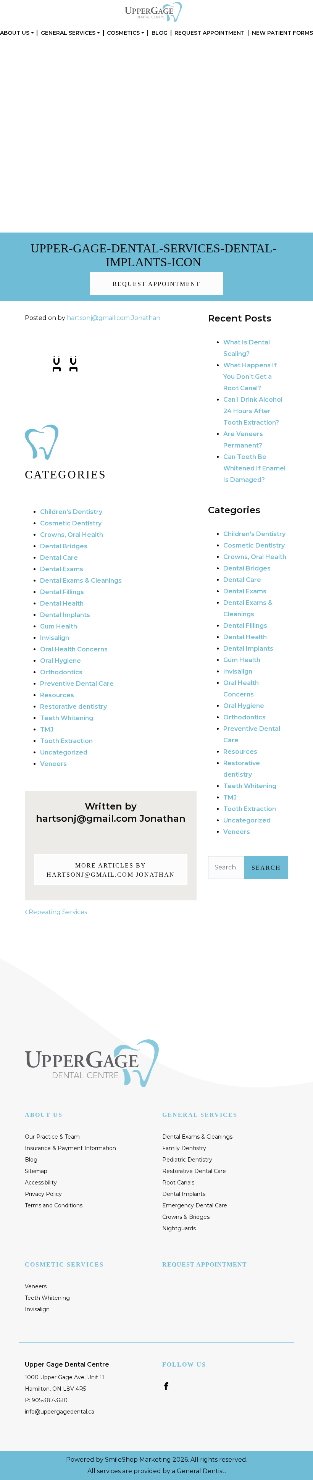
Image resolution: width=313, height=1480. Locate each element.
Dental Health (62, 603)
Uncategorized (63, 752)
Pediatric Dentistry (187, 1159)
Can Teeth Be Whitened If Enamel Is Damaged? (254, 468)
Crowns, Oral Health (71, 534)
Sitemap (36, 1171)
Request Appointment (209, 32)
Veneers (53, 763)
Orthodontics (61, 672)
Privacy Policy (43, 1194)
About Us (14, 32)
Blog (160, 32)
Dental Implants (65, 615)
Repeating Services (57, 912)
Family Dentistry (184, 1148)
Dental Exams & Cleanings (81, 580)
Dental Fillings (62, 592)
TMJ (46, 729)
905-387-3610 (239, 83)
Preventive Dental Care (77, 683)
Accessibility (41, 1182)
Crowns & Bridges (186, 1216)
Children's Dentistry (71, 511)
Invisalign (54, 637)
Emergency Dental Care (194, 1205)
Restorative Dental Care (194, 1171)
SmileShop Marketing (138, 1459)
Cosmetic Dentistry (71, 523)
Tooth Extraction (66, 741)
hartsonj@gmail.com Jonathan (113, 318)
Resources (57, 695)
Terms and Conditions (53, 1205)
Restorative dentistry (73, 706)
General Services (68, 32)
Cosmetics (123, 32)
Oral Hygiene (60, 660)
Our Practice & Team (52, 1136)
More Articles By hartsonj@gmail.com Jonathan (111, 870)
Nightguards (179, 1228)
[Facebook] (166, 1385)
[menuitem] (17, 33)
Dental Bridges (63, 546)
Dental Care (59, 557)
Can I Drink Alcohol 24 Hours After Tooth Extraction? (252, 411)
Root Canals (178, 1182)
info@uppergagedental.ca (59, 1411)
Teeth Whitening (66, 718)
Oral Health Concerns (74, 649)
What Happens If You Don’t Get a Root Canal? (250, 377)
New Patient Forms (282, 32)
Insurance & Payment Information (70, 1148)
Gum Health (58, 626)
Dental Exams (61, 569)
